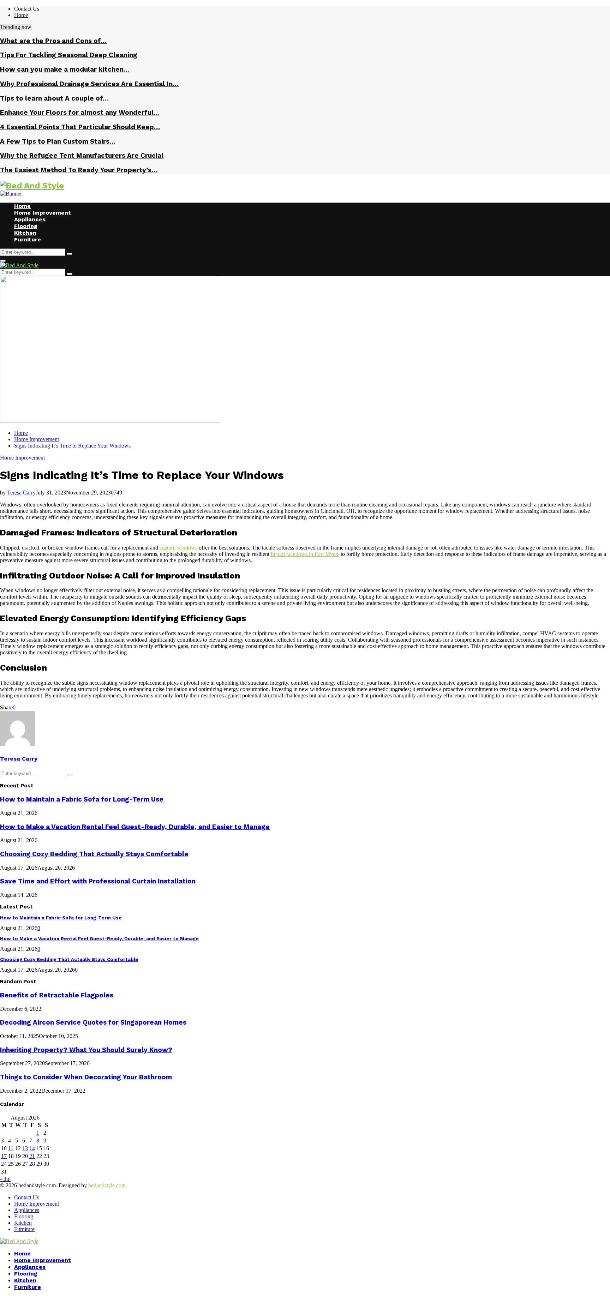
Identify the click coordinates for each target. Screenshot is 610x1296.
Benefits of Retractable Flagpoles (56, 995)
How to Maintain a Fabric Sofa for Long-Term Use (81, 799)
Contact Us (26, 9)
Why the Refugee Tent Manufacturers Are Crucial (81, 156)
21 (32, 1156)
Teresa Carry (21, 493)
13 (25, 1148)
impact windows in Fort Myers (305, 554)
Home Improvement (42, 212)
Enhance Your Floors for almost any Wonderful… (80, 112)
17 (4, 1156)
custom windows (178, 548)
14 (32, 1148)
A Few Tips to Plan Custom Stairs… (57, 141)
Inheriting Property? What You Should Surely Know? (86, 1050)
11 (10, 1148)
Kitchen (25, 232)
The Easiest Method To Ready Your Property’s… (78, 170)
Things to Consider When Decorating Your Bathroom (86, 1077)
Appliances (30, 219)
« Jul (5, 1179)
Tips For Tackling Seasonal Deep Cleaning (68, 55)
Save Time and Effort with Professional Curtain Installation (98, 881)
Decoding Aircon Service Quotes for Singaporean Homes (93, 1022)
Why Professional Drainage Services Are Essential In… (89, 84)
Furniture (27, 239)
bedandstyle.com (107, 1185)
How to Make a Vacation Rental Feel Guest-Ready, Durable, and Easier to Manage (135, 827)
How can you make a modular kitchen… (65, 69)
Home (21, 15)
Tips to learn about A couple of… (54, 98)
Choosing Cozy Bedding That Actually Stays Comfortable (94, 854)
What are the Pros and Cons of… (53, 41)
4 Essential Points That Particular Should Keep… (80, 127)
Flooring (25, 226)
